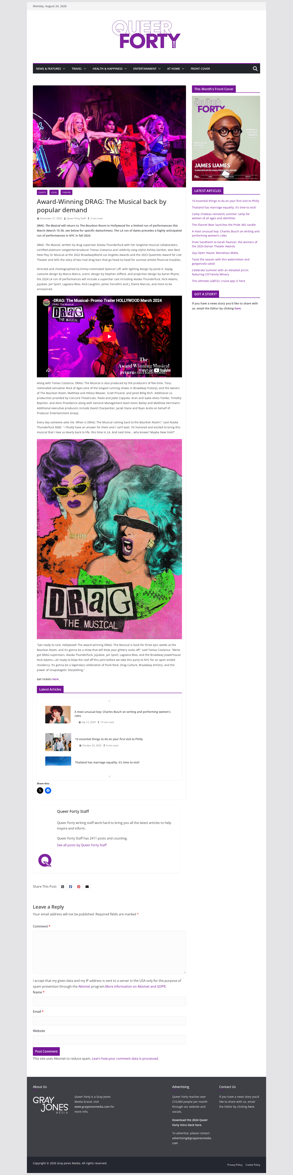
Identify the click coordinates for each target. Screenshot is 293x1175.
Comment (41, 926)
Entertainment (144, 68)
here (55, 679)
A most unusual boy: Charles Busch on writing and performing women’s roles (123, 714)
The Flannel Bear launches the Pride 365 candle (224, 225)
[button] (63, 68)
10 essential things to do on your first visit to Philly (109, 739)
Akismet (84, 986)
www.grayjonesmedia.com (92, 1106)
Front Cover (200, 68)
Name (39, 992)
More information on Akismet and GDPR (135, 986)
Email (38, 1011)
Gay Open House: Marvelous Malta (215, 253)
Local (54, 192)
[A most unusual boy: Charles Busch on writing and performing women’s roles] (58, 714)
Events (42, 192)
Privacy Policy (234, 1164)
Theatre (66, 192)
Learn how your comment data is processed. (125, 1058)
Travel (77, 68)
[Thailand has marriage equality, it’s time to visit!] (58, 765)
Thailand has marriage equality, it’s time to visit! (107, 762)
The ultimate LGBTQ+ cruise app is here (218, 281)
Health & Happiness (108, 68)
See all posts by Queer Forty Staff (82, 845)
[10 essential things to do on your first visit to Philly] (58, 742)
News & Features (48, 68)
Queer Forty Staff (76, 218)
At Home (173, 68)
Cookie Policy (253, 1164)
